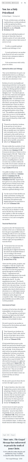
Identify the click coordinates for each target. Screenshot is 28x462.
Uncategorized (16, 16)
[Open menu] (21, 3)
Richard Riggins (7, 16)
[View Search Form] (25, 3)
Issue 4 (13, 435)
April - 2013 (6, 435)
